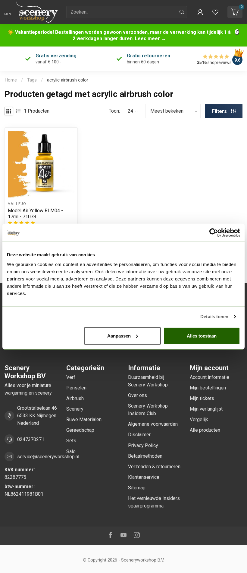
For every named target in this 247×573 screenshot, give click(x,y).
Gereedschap (80, 430)
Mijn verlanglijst (206, 409)
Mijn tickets (202, 398)
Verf (70, 377)
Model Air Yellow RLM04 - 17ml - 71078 (35, 213)
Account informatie (209, 377)
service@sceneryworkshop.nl (48, 456)
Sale (71, 451)
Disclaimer (139, 434)
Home (11, 80)
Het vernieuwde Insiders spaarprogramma (154, 502)
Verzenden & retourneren (154, 466)
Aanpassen (119, 335)
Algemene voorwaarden (153, 424)
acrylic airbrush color (67, 80)
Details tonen (214, 316)
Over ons (137, 395)
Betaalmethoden (145, 456)
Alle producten (205, 430)
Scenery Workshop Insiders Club (148, 409)
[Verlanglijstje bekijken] (215, 12)
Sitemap (136, 488)
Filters (220, 111)
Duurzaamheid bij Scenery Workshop (148, 381)
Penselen (76, 388)
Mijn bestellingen (208, 388)
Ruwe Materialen (84, 419)
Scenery (74, 409)
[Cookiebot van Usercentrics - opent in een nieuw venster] (213, 232)
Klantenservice (143, 477)
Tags (32, 80)
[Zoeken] (182, 12)
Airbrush (75, 398)
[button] (200, 12)
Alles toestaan (202, 335)
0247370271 (30, 439)
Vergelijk (199, 419)
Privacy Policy (143, 445)
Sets (71, 440)
